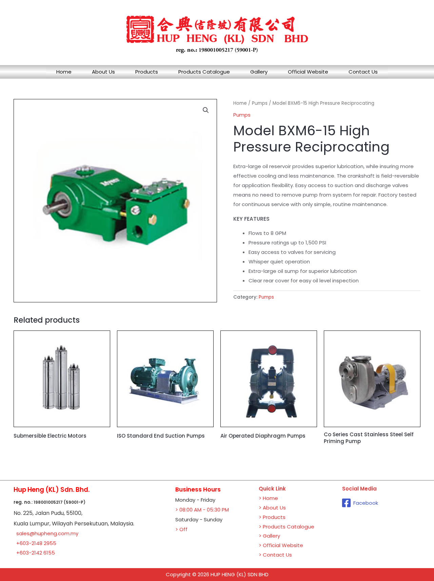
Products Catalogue (204, 71)
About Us (103, 71)
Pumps (260, 103)
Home (64, 71)
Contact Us (363, 71)
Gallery (259, 71)
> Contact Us (275, 554)
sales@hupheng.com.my (47, 533)
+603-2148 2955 (36, 543)
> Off (181, 529)
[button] (206, 110)
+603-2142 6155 (35, 552)
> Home (268, 498)
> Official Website (281, 545)
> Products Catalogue (286, 526)
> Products (272, 517)
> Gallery (269, 535)
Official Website (308, 71)
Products (146, 71)
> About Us (272, 507)
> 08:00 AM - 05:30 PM (202, 509)
